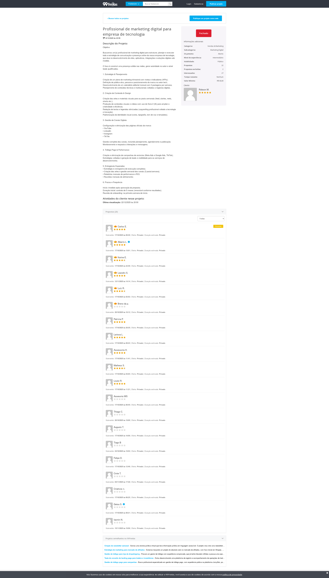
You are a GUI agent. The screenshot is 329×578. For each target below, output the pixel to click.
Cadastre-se (198, 4)
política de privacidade (232, 574)
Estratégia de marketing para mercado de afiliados (124, 550)
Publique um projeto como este (205, 18)
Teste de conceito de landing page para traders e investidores (128, 558)
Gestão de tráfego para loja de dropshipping (122, 554)
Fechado (203, 33)
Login (189, 4)
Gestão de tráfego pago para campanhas (120, 562)
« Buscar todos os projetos (118, 18)
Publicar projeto (216, 4)
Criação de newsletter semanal (116, 545)
